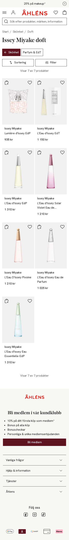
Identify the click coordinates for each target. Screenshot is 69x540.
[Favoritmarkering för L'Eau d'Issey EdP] (29, 152)
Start (5, 32)
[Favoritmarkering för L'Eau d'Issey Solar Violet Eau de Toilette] (62, 152)
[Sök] (6, 21)
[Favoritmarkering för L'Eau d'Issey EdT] (62, 82)
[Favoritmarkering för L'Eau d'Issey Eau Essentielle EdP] (29, 301)
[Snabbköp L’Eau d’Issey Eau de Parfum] (39, 226)
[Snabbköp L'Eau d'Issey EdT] (39, 82)
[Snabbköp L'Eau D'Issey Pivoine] (6, 226)
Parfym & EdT (32, 52)
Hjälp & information (18, 470)
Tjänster (11, 481)
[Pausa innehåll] (64, 3)
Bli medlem (34, 442)
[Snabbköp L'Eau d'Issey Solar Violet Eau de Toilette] (39, 152)
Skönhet (18, 32)
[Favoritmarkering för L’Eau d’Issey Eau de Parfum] (62, 226)
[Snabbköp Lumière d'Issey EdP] (6, 82)
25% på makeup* (34, 4)
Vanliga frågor (15, 460)
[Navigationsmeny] (4, 12)
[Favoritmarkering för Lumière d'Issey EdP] (29, 82)
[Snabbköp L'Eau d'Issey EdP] (6, 152)
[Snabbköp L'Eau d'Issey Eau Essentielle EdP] (6, 301)
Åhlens (10, 492)
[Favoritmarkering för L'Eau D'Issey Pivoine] (29, 226)
